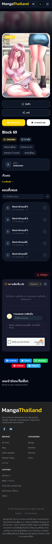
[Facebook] (4, 429)
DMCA (4, 496)
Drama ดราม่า (26, 147)
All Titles (5, 442)
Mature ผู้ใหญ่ (9, 147)
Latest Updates (8, 453)
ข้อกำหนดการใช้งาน (10, 491)
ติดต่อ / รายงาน (8, 480)
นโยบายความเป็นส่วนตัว (11, 485)
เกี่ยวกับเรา (6, 475)
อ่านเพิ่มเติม (6, 181)
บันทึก (27, 104)
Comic (30, 458)
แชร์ (28, 112)
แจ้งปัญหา (44, 275)
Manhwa (31, 447)
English (18, 513)
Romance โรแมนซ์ (11, 153)
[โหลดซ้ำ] (45, 284)
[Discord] (11, 429)
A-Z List (5, 463)
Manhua (31, 453)
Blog (4, 447)
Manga (31, 442)
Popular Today (8, 458)
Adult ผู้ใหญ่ (29, 153)
